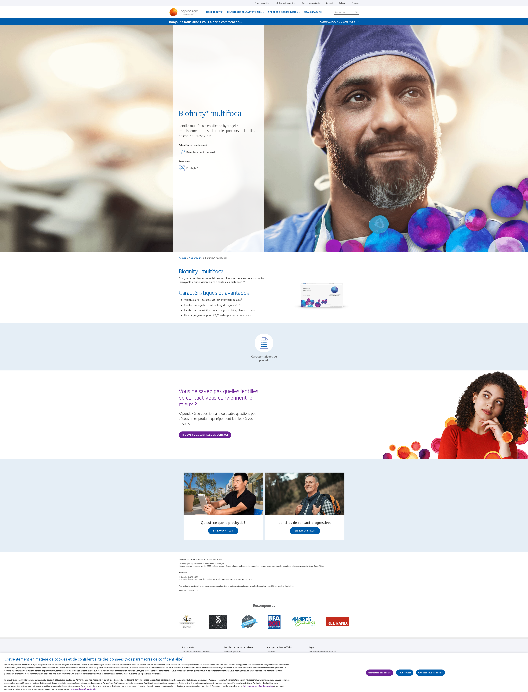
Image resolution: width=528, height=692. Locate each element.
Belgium (342, 3)
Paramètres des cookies (379, 672)
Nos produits (214, 12)
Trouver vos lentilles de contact (205, 435)
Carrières (270, 651)
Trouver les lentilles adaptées (196, 651)
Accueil (182, 258)
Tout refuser (404, 672)
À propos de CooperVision (283, 12)
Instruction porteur (287, 3)
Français (355, 3)
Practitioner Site (262, 3)
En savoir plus (223, 530)
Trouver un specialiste (311, 3)
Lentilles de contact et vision (244, 12)
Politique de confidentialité (322, 651)
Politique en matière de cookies (258, 686)
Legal (311, 647)
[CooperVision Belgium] (184, 12)
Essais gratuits (313, 12)
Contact (329, 3)
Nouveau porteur (232, 651)
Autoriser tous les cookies (431, 672)
